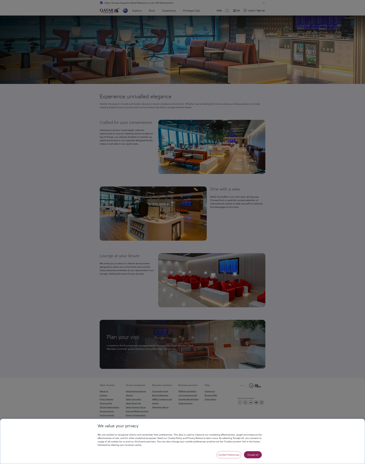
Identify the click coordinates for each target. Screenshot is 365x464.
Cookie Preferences (229, 454)
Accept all (252, 454)
